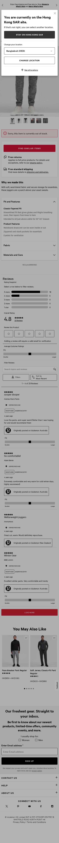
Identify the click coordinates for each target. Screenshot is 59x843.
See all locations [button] (31, 70)
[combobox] (29, 51)
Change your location (13, 44)
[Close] (55, 13)
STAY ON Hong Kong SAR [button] (29, 34)
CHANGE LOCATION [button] (29, 60)
